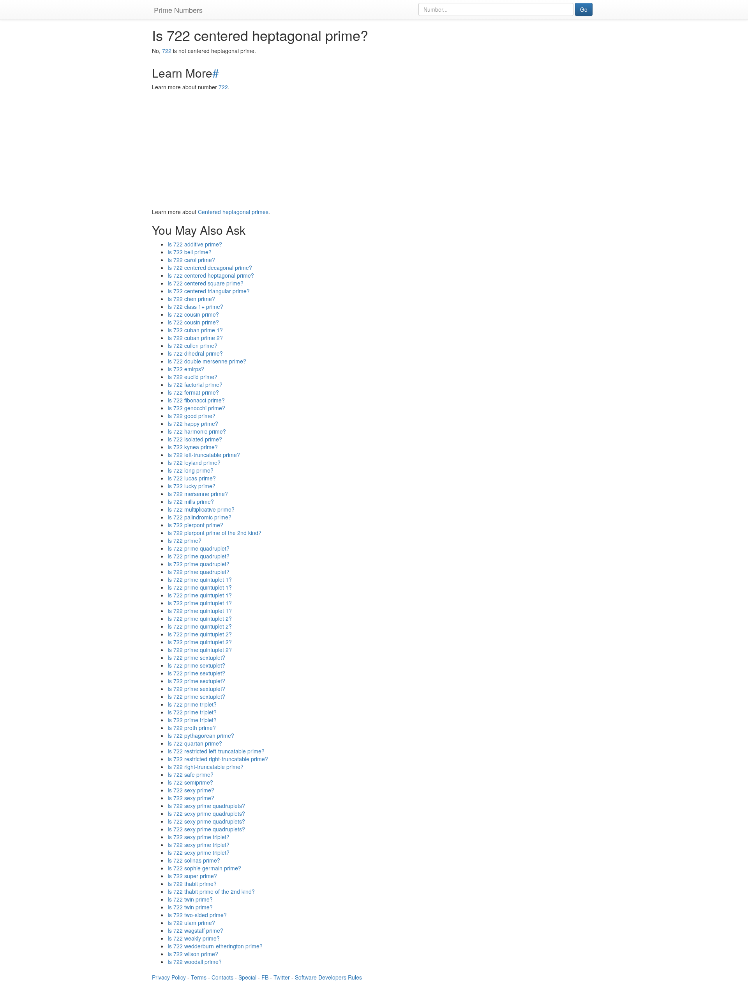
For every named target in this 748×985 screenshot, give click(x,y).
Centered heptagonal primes (233, 212)
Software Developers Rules (328, 977)
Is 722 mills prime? (191, 501)
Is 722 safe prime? (190, 774)
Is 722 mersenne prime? (198, 494)
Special (247, 977)
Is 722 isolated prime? (195, 439)
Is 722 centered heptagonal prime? (211, 275)
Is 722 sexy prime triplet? (198, 837)
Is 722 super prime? (192, 876)
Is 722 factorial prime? (195, 384)
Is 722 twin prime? (190, 899)
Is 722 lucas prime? (192, 478)
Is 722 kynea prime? (193, 447)
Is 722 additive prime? (195, 244)
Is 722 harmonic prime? (197, 431)
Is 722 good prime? (191, 416)
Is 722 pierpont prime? (195, 525)
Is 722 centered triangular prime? (209, 291)
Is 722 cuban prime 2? (195, 338)
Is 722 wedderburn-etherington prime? (215, 946)
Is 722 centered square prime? (205, 283)
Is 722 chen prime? (191, 299)
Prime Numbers (178, 10)
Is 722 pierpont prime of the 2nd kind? (214, 533)
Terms (198, 977)
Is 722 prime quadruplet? (198, 548)
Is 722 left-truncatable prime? (204, 455)
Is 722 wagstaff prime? (195, 930)
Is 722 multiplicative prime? (201, 509)
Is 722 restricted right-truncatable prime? (218, 759)
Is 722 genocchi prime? (196, 408)
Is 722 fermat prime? (193, 392)
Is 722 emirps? (186, 369)
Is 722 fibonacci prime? (196, 400)
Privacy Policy (169, 977)
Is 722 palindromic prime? (199, 517)
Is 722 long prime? (190, 470)
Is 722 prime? (184, 540)
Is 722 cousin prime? (193, 314)
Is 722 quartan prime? (195, 743)
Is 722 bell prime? (190, 252)
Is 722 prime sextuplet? (196, 657)
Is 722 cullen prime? (192, 345)
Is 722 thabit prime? (192, 884)
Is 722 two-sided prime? (197, 915)
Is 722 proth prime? (192, 728)
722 (166, 51)
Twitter (281, 977)
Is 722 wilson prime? (193, 954)
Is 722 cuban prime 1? (195, 330)
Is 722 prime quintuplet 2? (200, 618)
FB (264, 977)
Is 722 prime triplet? (192, 704)
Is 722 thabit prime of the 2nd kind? (211, 891)
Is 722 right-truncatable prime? (205, 767)
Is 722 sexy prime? (191, 790)
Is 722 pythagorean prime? (201, 735)
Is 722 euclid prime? (192, 377)
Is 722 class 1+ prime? (195, 306)
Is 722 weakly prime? (194, 938)
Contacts (222, 977)
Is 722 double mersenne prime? (207, 361)
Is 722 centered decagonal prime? (210, 267)
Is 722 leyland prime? (194, 462)
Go (583, 9)
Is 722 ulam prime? (191, 923)
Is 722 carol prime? (191, 260)
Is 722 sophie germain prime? (204, 868)
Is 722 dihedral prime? (195, 353)
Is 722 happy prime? (193, 423)
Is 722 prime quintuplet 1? (200, 579)
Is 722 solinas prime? (194, 860)
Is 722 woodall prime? (195, 962)
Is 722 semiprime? (190, 782)
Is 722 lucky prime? (191, 486)
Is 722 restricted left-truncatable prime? (216, 751)
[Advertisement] (374, 149)
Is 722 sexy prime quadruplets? (206, 806)
